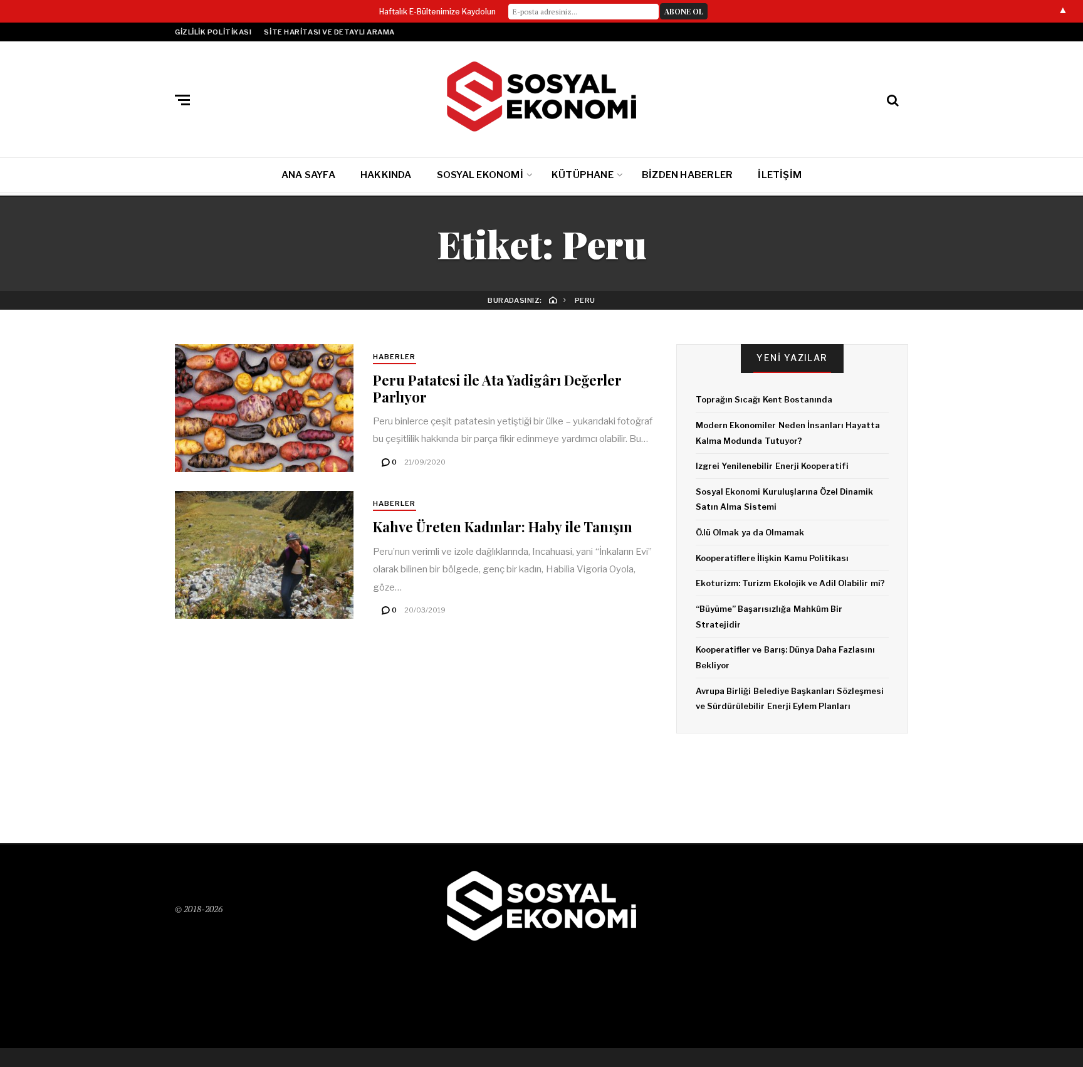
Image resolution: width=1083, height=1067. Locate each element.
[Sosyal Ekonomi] (541, 97)
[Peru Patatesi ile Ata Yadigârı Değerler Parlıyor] (264, 408)
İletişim (780, 175)
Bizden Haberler (687, 175)
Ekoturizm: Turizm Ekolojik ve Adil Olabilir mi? (790, 583)
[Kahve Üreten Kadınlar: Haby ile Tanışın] (264, 555)
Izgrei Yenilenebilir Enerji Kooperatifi (772, 466)
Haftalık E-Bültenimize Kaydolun (437, 11)
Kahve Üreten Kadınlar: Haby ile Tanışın (502, 526)
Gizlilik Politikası (213, 32)
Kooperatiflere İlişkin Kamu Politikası (772, 558)
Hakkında (386, 175)
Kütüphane (583, 175)
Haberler (394, 356)
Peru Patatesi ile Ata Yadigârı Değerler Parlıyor (497, 388)
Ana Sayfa (308, 175)
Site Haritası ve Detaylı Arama (329, 32)
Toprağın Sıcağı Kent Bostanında (764, 399)
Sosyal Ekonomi (480, 175)
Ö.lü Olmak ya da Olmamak (750, 532)
